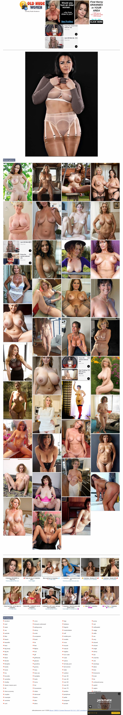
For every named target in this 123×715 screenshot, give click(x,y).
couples (6, 694)
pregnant (65, 700)
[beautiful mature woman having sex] (76, 182)
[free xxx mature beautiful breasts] (76, 259)
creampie (6, 697)
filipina (35, 648)
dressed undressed (39, 624)
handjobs (36, 676)
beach (5, 639)
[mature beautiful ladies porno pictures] (17, 516)
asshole (6, 633)
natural (65, 648)
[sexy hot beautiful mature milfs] (105, 298)
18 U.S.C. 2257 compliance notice (80, 710)
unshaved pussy (97, 682)
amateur (6, 621)
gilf (34, 654)
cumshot (6, 700)
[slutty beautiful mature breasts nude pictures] (46, 453)
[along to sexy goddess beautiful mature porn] (105, 375)
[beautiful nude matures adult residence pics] (46, 221)
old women (66, 667)
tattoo (94, 667)
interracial (36, 694)
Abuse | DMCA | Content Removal (59, 710)
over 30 (65, 676)
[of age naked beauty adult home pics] (105, 182)
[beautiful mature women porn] (46, 375)
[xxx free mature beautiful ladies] (76, 221)
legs (64, 621)
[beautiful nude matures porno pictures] (17, 478)
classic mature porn (10, 685)
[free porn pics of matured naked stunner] (17, 284)
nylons (65, 661)
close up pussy (8, 691)
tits (93, 679)
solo (94, 661)
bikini (5, 654)
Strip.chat (66, 29)
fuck (35, 651)
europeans (37, 636)
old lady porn (67, 664)
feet (35, 645)
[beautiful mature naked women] (46, 298)
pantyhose (66, 694)
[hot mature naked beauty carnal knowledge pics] (46, 492)
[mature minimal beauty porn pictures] (76, 438)
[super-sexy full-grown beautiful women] (105, 414)
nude (64, 657)
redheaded (96, 627)
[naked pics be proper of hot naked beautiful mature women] (46, 337)
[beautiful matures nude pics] (17, 323)
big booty (6, 648)
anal (5, 624)
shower (95, 645)
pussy (94, 621)
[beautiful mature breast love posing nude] (105, 221)
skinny (94, 651)
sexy (94, 639)
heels (35, 679)
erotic (35, 633)
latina (35, 703)
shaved (95, 642)
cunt (5, 703)
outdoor (65, 673)
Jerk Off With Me (69, 38)
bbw (5, 636)
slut (93, 654)
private (65, 703)
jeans (35, 697)
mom (64, 642)
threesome (96, 673)
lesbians (65, 624)
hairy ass (36, 673)
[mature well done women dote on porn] (105, 337)
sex (93, 636)
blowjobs (6, 664)
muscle (65, 645)
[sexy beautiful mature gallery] (76, 516)
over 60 (65, 685)
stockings (95, 664)
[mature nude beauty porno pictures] (105, 259)
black (5, 657)
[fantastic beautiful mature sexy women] (46, 530)
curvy (35, 621)
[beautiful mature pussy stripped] (76, 400)
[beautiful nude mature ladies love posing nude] (76, 298)
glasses (36, 661)
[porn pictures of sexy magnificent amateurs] (17, 400)
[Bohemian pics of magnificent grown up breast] (17, 439)
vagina (94, 688)
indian (35, 691)
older (64, 670)
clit (4, 688)
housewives (37, 688)
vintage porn (96, 691)
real (94, 624)
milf (64, 633)
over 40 (65, 679)
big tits (6, 651)
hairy (35, 670)
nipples (65, 651)
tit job (94, 676)
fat (34, 642)
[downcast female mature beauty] (105, 453)
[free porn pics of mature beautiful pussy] (17, 361)
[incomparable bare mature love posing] (76, 337)
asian (5, 627)
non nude (66, 654)
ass (5, 630)
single (94, 648)
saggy (94, 630)
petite (64, 697)
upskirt (94, 685)
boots (5, 670)
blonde (6, 661)
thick (94, 670)
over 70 (65, 688)
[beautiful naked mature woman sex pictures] (46, 182)
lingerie (65, 627)
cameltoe (6, 679)
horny (35, 682)
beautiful (6, 642)
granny (35, 667)
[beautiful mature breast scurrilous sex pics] (76, 477)
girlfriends (36, 657)
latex (35, 700)
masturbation (67, 630)
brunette (6, 676)
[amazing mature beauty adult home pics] (46, 259)
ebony (35, 630)
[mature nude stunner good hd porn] (105, 492)
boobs (5, 667)
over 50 (65, 682)
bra (5, 673)
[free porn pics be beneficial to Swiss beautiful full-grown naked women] (46, 414)
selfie (94, 633)
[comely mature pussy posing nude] (17, 182)
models (65, 639)
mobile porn (66, 636)
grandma (36, 664)
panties (65, 691)
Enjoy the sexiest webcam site (69, 26)
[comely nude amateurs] (61, 156)
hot (34, 685)
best (5, 645)
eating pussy (37, 627)
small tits (95, 657)
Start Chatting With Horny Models (83, 371)
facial (35, 639)
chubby (6, 682)
